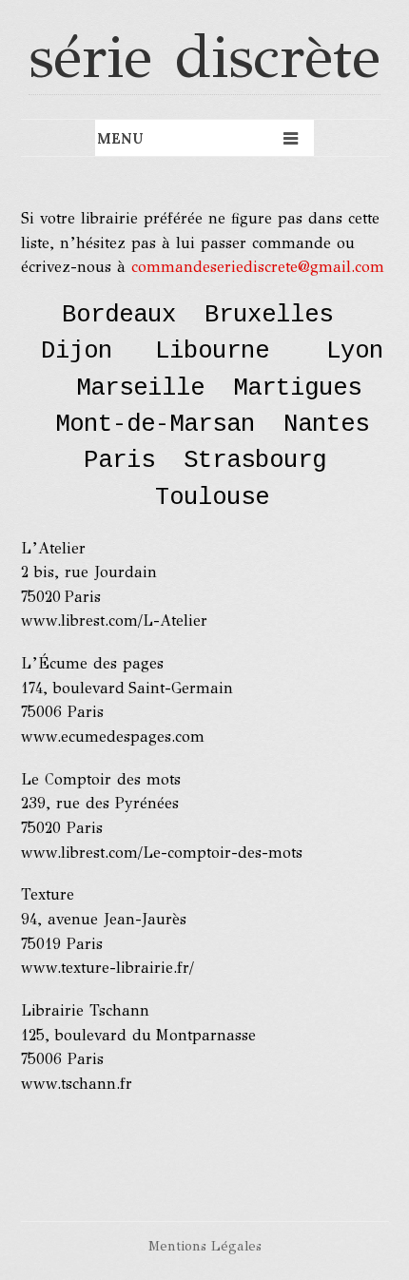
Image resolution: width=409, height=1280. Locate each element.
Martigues (297, 388)
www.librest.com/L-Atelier (114, 620)
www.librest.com (79, 853)
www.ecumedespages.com (112, 736)
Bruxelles (268, 315)
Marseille (140, 388)
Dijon (76, 351)
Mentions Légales (205, 1245)
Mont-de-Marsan (155, 424)
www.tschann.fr (76, 1084)
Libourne (212, 351)
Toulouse (212, 498)
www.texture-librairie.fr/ (107, 968)
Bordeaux (119, 315)
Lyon (354, 351)
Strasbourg (262, 461)
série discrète (204, 56)
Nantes (326, 424)
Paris (119, 461)
